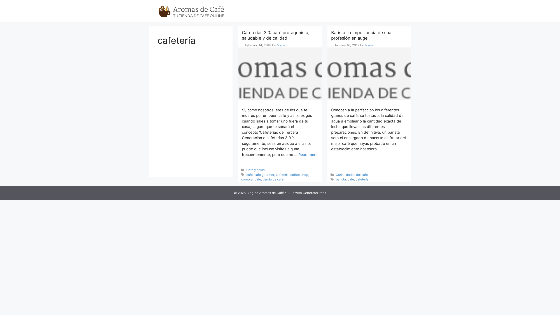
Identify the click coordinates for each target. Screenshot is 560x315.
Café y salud (255, 170)
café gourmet (264, 175)
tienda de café (273, 179)
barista (341, 179)
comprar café (251, 179)
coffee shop (299, 175)
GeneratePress (314, 193)
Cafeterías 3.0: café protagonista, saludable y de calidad (275, 35)
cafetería (282, 175)
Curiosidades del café (352, 175)
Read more (308, 154)
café (249, 175)
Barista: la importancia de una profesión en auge (361, 35)
